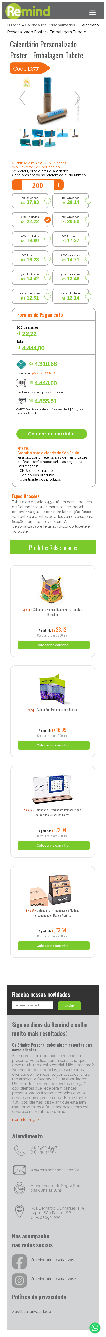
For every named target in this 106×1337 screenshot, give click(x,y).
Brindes (14, 25)
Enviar (69, 1006)
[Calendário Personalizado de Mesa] (52, 563)
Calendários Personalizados (50, 25)
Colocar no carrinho (51, 433)
